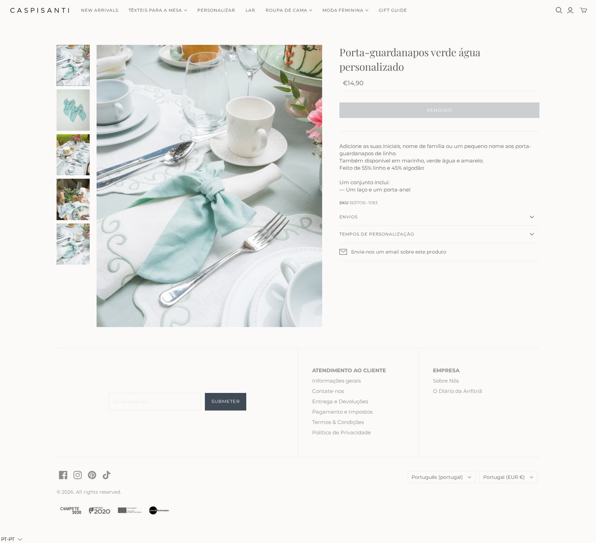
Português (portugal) (437, 477)
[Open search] (559, 10)
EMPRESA (446, 370)
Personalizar (216, 10)
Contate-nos (328, 391)
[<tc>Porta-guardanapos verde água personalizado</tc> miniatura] (73, 65)
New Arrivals (99, 10)
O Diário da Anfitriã (457, 391)
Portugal (504, 477)
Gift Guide (393, 10)
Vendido (439, 110)
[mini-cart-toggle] (583, 10)
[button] (11, 539)
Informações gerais (336, 380)
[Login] (570, 10)
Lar (250, 10)
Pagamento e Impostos (342, 411)
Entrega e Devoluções (340, 401)
